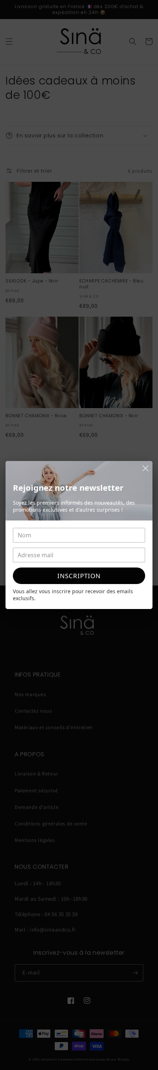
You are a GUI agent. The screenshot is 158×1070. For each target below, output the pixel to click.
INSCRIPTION (79, 576)
